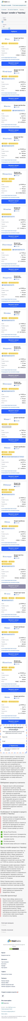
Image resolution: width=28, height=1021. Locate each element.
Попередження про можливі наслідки (10, 59)
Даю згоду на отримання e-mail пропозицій (11, 749)
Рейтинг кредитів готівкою (8, 986)
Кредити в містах (5, 955)
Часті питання (5, 962)
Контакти (3, 963)
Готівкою (3, 932)
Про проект (4, 967)
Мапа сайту (4, 1014)
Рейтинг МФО (4, 982)
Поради (3, 965)
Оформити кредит (13, 63)
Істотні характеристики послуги (8, 57)
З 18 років (3, 925)
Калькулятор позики (6, 974)
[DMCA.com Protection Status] (14, 949)
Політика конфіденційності (8, 1011)
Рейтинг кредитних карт (7, 984)
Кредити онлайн (6, 5)
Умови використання (6, 1009)
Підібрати (14, 31)
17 (19, 486)
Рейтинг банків (5, 980)
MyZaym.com (12, 1007)
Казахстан (6, 1003)
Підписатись (14, 745)
